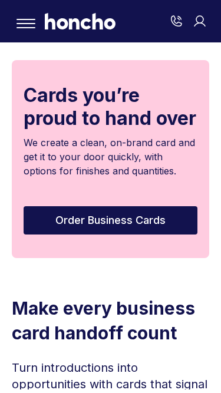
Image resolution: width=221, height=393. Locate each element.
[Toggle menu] (26, 23)
